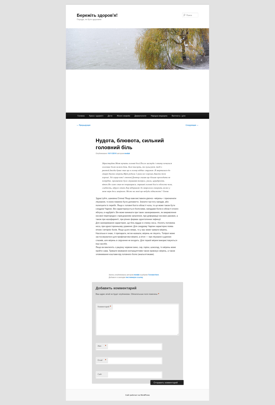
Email (102, 360)
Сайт (100, 374)
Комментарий (104, 306)
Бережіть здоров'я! (97, 15)
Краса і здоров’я (96, 115)
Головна (81, 115)
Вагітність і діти (178, 115)
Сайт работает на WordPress (137, 395)
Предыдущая (83, 125)
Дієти (110, 115)
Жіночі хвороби (123, 115)
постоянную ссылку (134, 277)
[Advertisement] (137, 91)
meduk (127, 153)
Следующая (192, 125)
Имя (102, 346)
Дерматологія (140, 115)
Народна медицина (159, 115)
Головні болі (153, 274)
